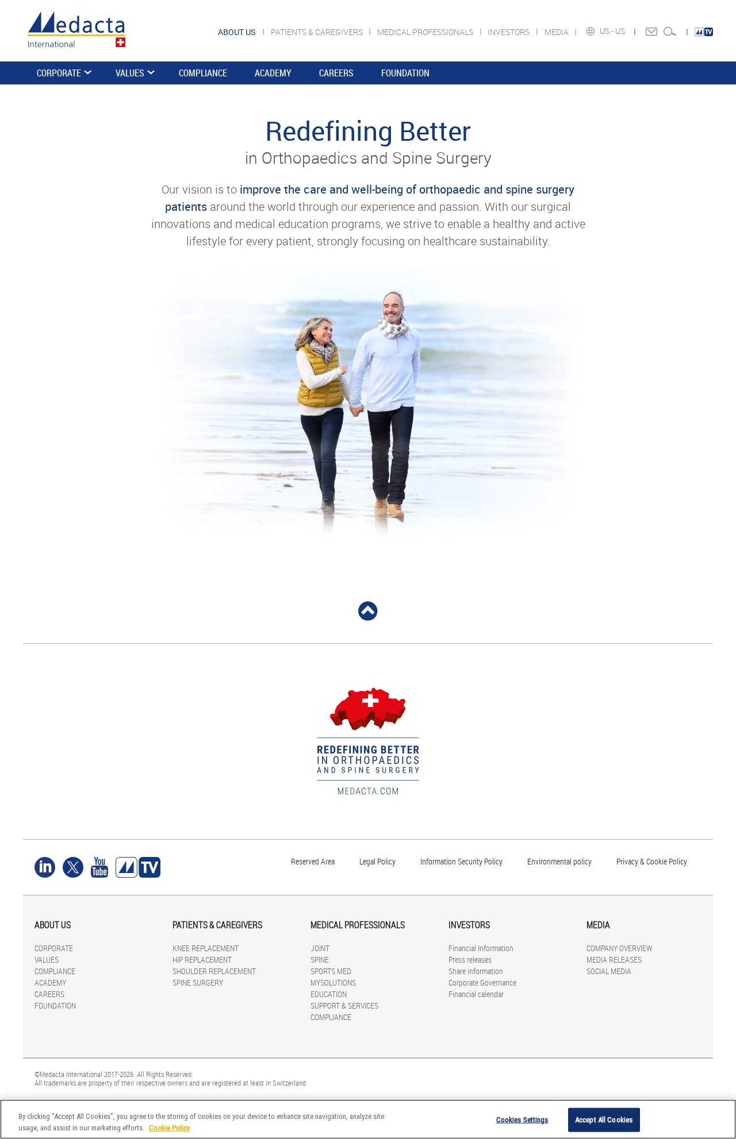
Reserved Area (313, 861)
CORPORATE (59, 73)
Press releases (470, 959)
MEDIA (557, 31)
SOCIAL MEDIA (608, 971)
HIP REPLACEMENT (202, 959)
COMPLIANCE (203, 73)
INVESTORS (509, 31)
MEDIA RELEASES (614, 959)
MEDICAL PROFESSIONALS (426, 31)
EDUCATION (328, 994)
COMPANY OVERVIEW (619, 948)
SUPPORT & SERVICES (344, 1005)
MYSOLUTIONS (333, 982)
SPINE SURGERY (197, 982)
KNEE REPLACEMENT (205, 948)
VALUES (130, 73)
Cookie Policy (169, 1127)
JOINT (319, 948)
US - (607, 31)
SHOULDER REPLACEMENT (214, 971)
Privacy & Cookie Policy (651, 861)
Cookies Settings (522, 1119)
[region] (368, 1119)
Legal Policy (377, 861)
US (621, 31)
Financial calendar (476, 994)
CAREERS (336, 73)
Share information (475, 971)
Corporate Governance (482, 982)
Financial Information (480, 948)
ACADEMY (273, 73)
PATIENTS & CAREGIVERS (318, 31)
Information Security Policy (461, 861)
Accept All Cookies (603, 1119)
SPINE (319, 959)
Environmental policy (559, 861)
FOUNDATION (405, 73)
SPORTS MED (330, 971)
